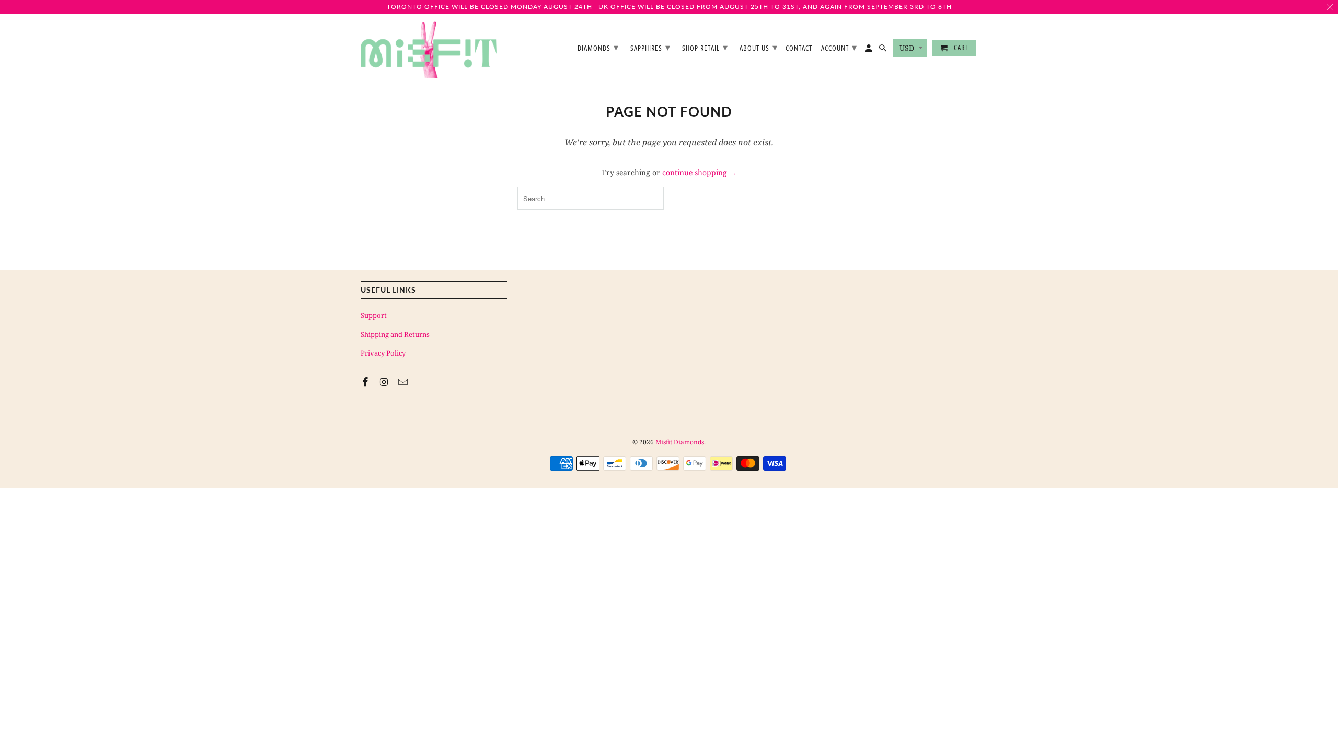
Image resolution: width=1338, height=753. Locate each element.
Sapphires (650, 47)
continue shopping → (699, 172)
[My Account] (869, 50)
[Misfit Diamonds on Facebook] (366, 381)
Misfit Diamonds (679, 442)
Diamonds (598, 47)
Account (839, 47)
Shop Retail (705, 47)
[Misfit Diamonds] (429, 50)
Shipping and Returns (395, 334)
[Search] (883, 50)
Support (374, 315)
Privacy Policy (383, 353)
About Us (759, 47)
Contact (799, 48)
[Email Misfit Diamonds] (404, 381)
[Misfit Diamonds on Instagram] (385, 381)
